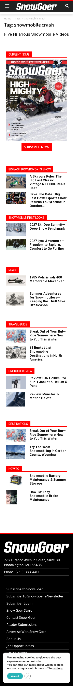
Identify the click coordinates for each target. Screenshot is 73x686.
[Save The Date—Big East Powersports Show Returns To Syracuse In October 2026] (16, 198)
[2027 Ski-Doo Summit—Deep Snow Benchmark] (16, 229)
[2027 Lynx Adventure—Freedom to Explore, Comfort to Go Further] (16, 244)
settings (58, 668)
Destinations (18, 423)
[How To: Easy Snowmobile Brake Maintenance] (11, 497)
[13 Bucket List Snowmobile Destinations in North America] (16, 352)
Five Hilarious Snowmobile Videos (36, 34)
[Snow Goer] (36, 6)
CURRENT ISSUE (19, 54)
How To (14, 468)
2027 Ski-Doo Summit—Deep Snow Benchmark (47, 226)
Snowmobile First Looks (26, 217)
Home (7, 18)
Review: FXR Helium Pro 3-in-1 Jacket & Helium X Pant (48, 382)
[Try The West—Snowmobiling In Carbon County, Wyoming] (15, 452)
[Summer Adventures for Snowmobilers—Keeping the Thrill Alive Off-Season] (15, 299)
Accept (15, 676)
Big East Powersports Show (30, 169)
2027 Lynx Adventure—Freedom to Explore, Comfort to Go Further (47, 244)
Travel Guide (18, 324)
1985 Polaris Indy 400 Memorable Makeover (47, 279)
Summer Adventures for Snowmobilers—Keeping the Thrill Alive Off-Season (47, 299)
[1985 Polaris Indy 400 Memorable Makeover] (16, 280)
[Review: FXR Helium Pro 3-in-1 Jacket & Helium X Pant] (16, 382)
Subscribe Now (36, 147)
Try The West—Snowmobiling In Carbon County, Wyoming (48, 451)
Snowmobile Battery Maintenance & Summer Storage (48, 479)
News (12, 270)
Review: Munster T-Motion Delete (44, 396)
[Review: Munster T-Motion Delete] (15, 399)
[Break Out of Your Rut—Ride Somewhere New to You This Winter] (16, 336)
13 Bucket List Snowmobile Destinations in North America (46, 353)
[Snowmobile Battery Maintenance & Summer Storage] (16, 480)
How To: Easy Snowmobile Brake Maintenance (44, 496)
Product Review (20, 371)
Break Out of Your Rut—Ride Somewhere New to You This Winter (48, 335)
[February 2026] (36, 100)
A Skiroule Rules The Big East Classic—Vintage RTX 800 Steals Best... (47, 182)
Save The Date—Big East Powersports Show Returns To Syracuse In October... (48, 200)
